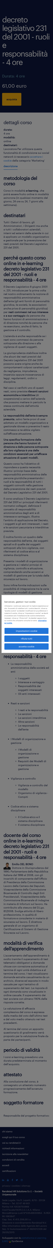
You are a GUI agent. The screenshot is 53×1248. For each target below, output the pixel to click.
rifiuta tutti (26, 638)
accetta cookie (26, 646)
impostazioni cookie (26, 630)
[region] (26, 624)
